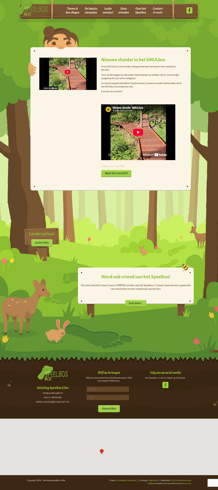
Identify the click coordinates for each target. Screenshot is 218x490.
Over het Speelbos (140, 10)
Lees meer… (136, 303)
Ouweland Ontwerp (126, 480)
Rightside (153, 480)
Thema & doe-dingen (72, 10)
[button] (102, 451)
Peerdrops (187, 483)
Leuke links (42, 242)
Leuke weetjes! (108, 10)
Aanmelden (109, 408)
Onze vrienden (123, 10)
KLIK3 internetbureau (181, 480)
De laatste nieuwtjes (91, 10)
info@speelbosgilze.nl (53, 393)
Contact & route (158, 10)
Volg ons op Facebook (189, 10)
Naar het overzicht (116, 173)
